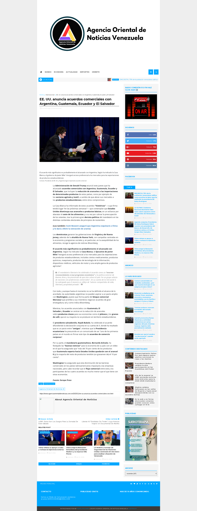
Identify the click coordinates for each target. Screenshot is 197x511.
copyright (132, 508)
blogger (52, 464)
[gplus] (145, 484)
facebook (106, 464)
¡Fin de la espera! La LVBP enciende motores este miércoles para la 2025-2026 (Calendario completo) (140, 379)
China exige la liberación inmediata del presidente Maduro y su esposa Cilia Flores (76, 451)
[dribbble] (140, 484)
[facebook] (143, 484)
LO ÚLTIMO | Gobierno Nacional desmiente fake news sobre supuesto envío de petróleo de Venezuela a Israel (144, 211)
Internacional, (57, 108)
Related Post (44, 427)
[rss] (154, 484)
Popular (141, 187)
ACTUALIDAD (72, 72)
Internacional (50, 95)
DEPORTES (84, 72)
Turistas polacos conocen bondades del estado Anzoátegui (144, 309)
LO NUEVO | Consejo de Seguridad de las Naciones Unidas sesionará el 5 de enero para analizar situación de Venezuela (106, 452)
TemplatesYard (83, 508)
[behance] (131, 484)
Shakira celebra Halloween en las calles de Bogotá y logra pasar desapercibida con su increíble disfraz (141, 391)
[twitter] (157, 484)
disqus (78, 464)
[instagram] (148, 484)
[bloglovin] (134, 484)
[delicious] (137, 484)
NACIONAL (103, 79)
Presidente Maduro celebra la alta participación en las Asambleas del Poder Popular (139, 367)
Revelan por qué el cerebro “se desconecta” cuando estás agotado (144, 336)
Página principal (47, 484)
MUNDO (48, 72)
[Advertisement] (79, 88)
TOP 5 (129, 187)
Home (42, 95)
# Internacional (49, 384)
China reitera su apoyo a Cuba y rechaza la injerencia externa (51, 449)
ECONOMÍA (59, 72)
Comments (152, 187)
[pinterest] (151, 484)
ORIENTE (96, 72)
